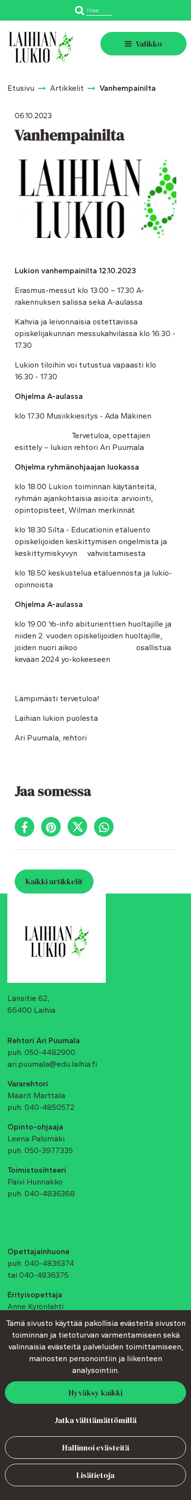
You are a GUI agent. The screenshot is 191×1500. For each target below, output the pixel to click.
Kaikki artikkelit (54, 881)
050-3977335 (48, 1150)
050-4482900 (49, 1052)
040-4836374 (49, 1263)
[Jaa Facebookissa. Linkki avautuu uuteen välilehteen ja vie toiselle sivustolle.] (28, 829)
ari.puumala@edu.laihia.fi (52, 1064)
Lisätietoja (95, 1475)
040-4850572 (49, 1107)
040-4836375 (44, 1275)
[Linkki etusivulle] (40, 47)
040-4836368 (49, 1193)
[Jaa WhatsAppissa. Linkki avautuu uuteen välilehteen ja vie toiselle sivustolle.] (106, 829)
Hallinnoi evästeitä (95, 1447)
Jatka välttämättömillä (95, 1420)
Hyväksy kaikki (95, 1392)
